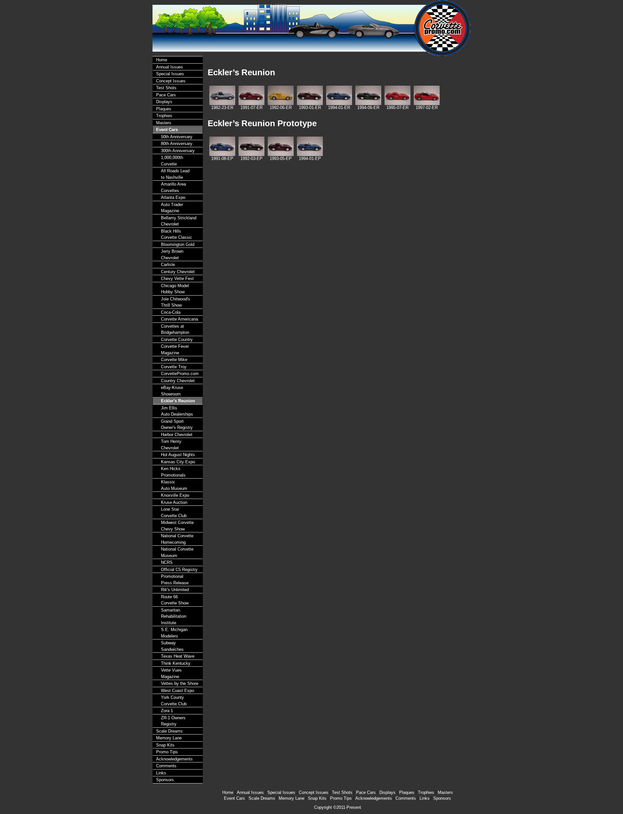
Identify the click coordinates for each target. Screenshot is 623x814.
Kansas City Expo (178, 461)
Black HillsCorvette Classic (176, 234)
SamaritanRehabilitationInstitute (173, 616)
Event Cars (167, 129)
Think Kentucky (175, 663)
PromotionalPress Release (175, 579)
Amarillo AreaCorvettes (173, 187)
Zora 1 (167, 710)
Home (161, 59)
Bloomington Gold (177, 244)
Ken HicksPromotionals (173, 472)
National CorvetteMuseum (177, 552)
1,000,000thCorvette (172, 160)
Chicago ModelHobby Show (175, 289)
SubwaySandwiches (172, 646)
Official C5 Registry (179, 569)
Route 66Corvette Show (175, 600)
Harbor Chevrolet (176, 434)
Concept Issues (171, 81)
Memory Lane (169, 737)
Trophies (164, 115)
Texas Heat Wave (177, 656)
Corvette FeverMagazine (175, 349)
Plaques (163, 108)
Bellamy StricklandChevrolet (178, 221)
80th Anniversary (176, 143)
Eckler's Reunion (178, 400)
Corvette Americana (179, 319)
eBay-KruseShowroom (172, 390)
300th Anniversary (178, 150)
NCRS (167, 562)
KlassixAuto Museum (174, 485)
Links (161, 773)
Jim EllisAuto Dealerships (177, 411)
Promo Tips (167, 751)
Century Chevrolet (178, 271)
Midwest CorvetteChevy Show (177, 525)
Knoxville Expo (175, 495)
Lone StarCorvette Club (174, 512)
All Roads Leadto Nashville (175, 174)
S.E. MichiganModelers (174, 632)
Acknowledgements (174, 759)
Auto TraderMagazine (172, 207)
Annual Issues (169, 67)
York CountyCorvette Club (174, 700)
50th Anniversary (176, 136)
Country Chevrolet (178, 380)
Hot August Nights (178, 454)
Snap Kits (165, 745)
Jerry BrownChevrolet (172, 254)
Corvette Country (177, 339)
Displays (164, 101)
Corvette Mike (174, 359)
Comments (166, 765)
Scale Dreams (169, 731)
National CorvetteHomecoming (177, 539)
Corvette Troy (174, 366)
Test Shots (166, 87)
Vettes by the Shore (179, 683)
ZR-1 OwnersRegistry (173, 721)
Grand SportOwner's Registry (177, 424)
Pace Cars (166, 94)
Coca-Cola (170, 312)
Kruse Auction (174, 502)
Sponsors (165, 779)
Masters (163, 122)
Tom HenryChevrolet (171, 444)
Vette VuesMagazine (171, 673)
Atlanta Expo (173, 197)
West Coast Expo (177, 690)
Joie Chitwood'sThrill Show (175, 302)
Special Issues (170, 73)
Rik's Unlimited (175, 589)
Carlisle (168, 264)
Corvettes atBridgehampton (175, 329)
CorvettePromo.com (180, 373)
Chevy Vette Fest (177, 278)
